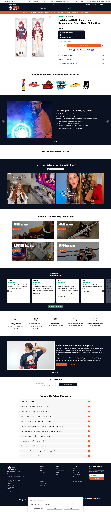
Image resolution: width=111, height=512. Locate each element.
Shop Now (16, 229)
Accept (54, 508)
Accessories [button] (47, 12)
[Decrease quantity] (59, 45)
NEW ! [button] (24, 12)
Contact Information (77, 481)
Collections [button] (32, 12)
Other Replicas (43, 479)
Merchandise (43, 483)
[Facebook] (53, 372)
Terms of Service (77, 477)
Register (101, 4)
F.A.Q (57, 474)
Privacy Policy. (46, 504)
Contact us (62, 364)
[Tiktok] (58, 372)
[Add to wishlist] (102, 45)
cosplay (83, 130)
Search (58, 479)
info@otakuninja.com (13, 491)
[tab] (54, 141)
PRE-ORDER (84, 12)
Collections (42, 472)
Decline (71, 508)
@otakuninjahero (56, 169)
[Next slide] (107, 121)
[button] (101, 8)
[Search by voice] (69, 8)
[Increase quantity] (64, 45)
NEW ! (41, 470)
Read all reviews (55, 306)
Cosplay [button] (67, 12)
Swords (42, 474)
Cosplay (42, 481)
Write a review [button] (68, 384)
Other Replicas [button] (58, 12)
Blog (57, 472)
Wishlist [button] (88, 4)
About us (73, 364)
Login (94, 4)
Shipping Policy (76, 474)
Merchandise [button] (75, 12)
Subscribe (96, 478)
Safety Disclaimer (77, 470)
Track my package (60, 470)
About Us (58, 477)
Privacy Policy (76, 472)
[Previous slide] (7, 155)
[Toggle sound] (28, 174)
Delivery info (13, 4)
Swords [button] (40, 12)
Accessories (42, 477)
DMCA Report (76, 479)
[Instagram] (55, 372)
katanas (100, 115)
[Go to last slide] (3, 121)
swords (94, 115)
